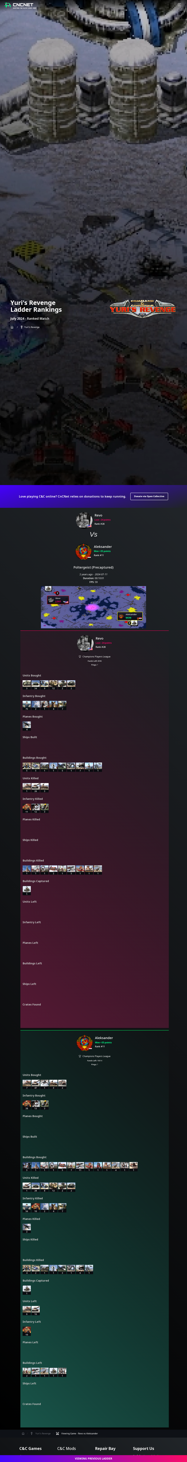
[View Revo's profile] (84, 520)
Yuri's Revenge (30, 327)
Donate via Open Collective (149, 496)
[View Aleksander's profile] (83, 552)
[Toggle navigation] (179, 5)
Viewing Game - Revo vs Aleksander (77, 1434)
